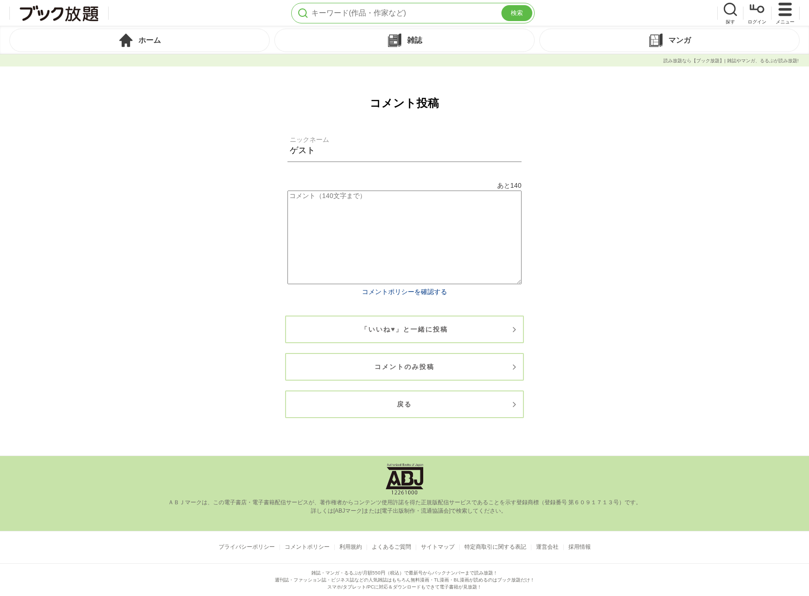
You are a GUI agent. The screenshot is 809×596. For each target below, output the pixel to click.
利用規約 (350, 547)
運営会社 (547, 547)
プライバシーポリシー (247, 547)
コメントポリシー (307, 547)
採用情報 (579, 547)
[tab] (139, 40)
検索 (517, 12)
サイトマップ (438, 547)
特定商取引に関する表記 (495, 547)
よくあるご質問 (391, 547)
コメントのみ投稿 (404, 366)
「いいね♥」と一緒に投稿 (404, 329)
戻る (404, 404)
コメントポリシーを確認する (404, 291)
